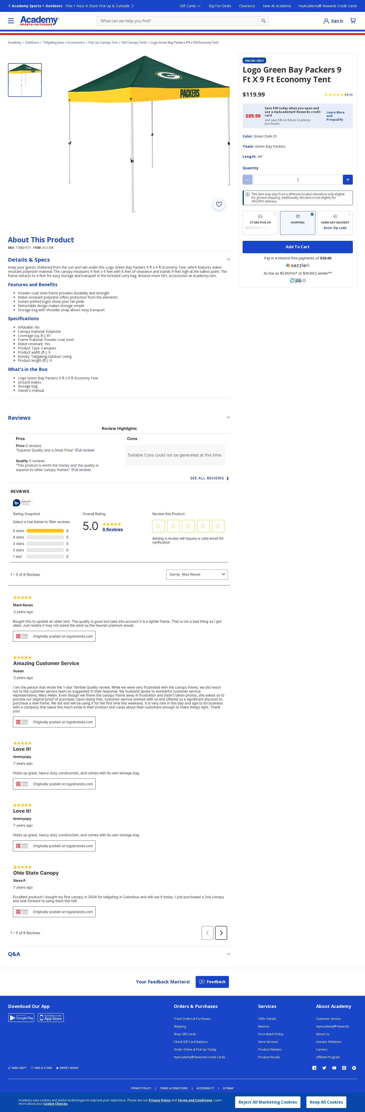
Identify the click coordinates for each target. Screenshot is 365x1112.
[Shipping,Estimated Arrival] (297, 223)
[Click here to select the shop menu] (11, 21)
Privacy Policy (160, 1100)
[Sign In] (326, 21)
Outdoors (32, 42)
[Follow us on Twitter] (324, 1068)
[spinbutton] (298, 180)
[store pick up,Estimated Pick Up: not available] (260, 223)
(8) (351, 94)
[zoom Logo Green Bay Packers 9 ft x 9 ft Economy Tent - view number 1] (149, 134)
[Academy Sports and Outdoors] (40, 21)
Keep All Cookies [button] (326, 1102)
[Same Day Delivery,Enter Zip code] (335, 223)
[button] (338, 116)
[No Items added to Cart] (353, 21)
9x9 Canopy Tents (134, 42)
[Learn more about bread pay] (298, 280)
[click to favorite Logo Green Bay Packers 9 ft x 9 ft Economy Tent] (219, 204)
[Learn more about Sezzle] (298, 265)
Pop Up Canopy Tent (103, 42)
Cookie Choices (55, 1104)
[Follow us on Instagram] (344, 1068)
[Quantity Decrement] (248, 180)
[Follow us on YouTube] (334, 1068)
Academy (14, 42)
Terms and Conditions (195, 1100)
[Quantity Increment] (348, 180)
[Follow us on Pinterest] (354, 1068)
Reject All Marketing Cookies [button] (268, 1102)
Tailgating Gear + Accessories (63, 42)
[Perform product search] (263, 21)
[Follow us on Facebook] (314, 1068)
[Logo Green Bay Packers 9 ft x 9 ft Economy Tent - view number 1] (24, 80)
